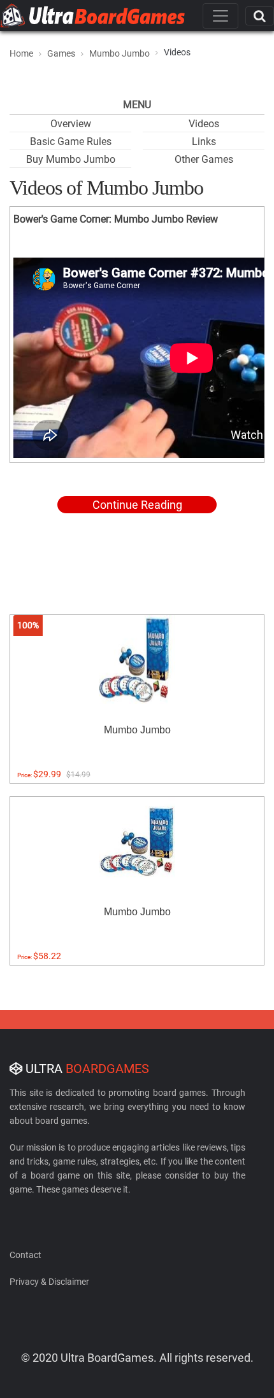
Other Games (204, 159)
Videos (204, 124)
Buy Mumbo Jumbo (70, 159)
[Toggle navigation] (220, 16)
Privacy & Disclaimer (49, 1282)
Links (204, 141)
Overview (70, 124)
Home (21, 53)
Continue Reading (137, 504)
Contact (25, 1255)
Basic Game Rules (71, 141)
